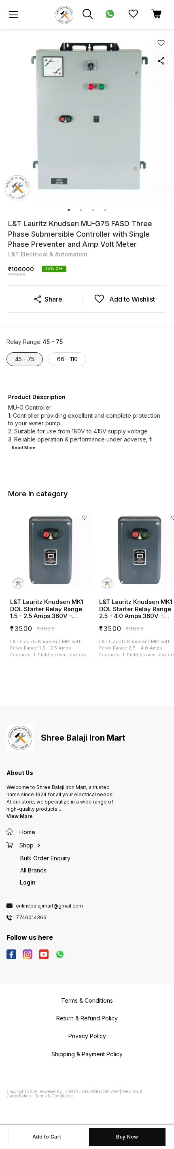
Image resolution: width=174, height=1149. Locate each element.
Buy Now (127, 1137)
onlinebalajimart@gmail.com (49, 906)
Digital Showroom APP (91, 1091)
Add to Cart (46, 1137)
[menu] (13, 14)
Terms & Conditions (53, 1095)
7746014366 (31, 917)
